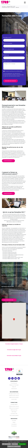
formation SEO (17, 29)
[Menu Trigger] (25, 2)
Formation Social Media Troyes (14, 355)
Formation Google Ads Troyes (14, 349)
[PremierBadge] (19, 369)
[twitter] (12, 378)
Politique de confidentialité (14, 446)
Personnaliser (22, 444)
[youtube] (15, 378)
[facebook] (9, 378)
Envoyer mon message (10, 80)
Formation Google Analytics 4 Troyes (14, 343)
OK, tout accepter (6, 444)
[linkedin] (18, 378)
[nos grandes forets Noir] (14, 429)
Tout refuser (14, 444)
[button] (14, 319)
